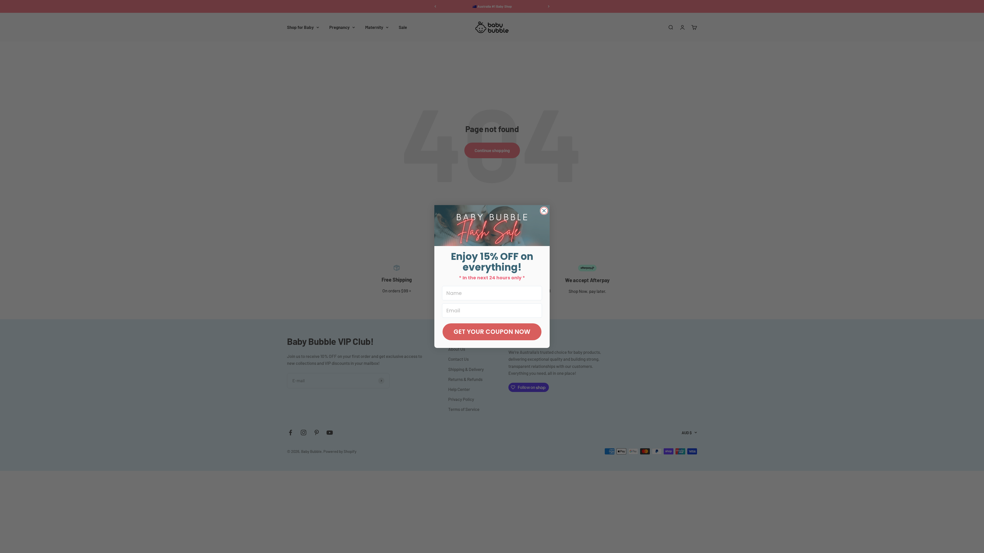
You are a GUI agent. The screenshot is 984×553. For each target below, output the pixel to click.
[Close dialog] (544, 210)
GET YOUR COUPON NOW (492, 331)
